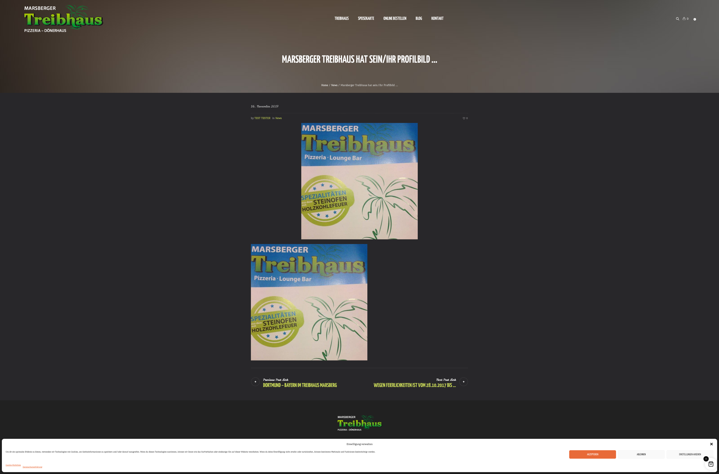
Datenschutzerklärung (32, 467)
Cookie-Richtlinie (13, 465)
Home (324, 85)
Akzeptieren (592, 454)
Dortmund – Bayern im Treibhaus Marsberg (300, 385)
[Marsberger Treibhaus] (359, 423)
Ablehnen (641, 454)
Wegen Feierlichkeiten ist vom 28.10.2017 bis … (415, 385)
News (334, 85)
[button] (711, 444)
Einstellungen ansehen (690, 454)
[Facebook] (695, 19)
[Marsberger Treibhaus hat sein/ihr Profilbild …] (359, 180)
